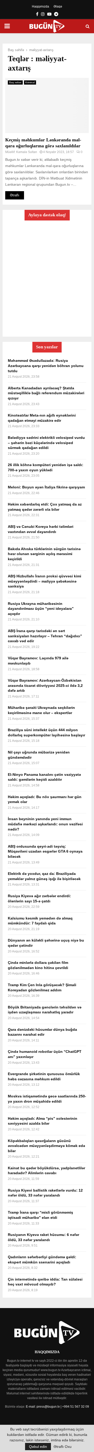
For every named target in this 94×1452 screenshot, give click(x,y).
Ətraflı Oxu (63, 1446)
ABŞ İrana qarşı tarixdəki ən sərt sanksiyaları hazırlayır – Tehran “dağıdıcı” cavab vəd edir (45, 636)
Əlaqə (58, 6)
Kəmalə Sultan (26, 152)
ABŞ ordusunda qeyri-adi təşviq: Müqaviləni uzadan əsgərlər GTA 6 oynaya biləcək (45, 851)
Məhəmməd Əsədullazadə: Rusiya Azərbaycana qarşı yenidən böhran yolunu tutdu (46, 365)
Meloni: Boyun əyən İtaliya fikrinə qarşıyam (46, 487)
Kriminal (30, 82)
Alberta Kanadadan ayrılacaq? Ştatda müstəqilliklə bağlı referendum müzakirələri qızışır (46, 393)
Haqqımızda (40, 6)
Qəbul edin (38, 1446)
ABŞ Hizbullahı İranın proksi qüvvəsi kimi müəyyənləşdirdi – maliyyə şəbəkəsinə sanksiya (44, 581)
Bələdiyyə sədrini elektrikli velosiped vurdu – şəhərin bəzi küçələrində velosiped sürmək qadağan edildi (46, 442)
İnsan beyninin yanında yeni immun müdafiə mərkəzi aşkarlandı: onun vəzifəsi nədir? (45, 824)
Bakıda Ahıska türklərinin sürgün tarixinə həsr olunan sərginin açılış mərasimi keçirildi (44, 554)
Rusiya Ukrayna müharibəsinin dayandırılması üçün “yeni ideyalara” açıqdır (41, 608)
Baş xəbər (15, 82)
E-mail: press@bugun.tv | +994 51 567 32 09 (57, 1406)
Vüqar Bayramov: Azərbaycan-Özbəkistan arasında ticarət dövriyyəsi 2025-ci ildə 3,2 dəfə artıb (45, 685)
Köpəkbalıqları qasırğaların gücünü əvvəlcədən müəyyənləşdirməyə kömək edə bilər (46, 1146)
